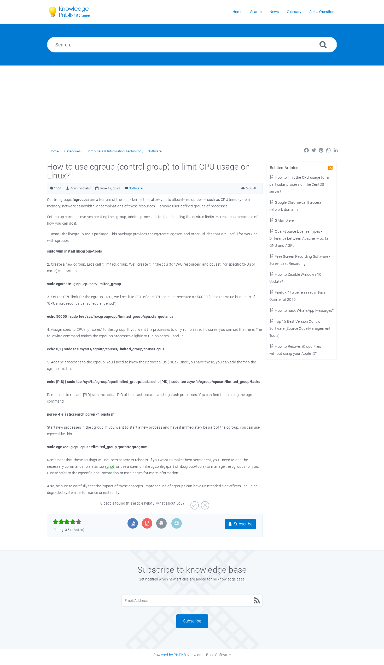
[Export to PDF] (147, 523)
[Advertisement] (192, 104)
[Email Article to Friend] (176, 523)
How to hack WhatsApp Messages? (304, 310)
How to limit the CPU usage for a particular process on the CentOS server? (299, 184)
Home (54, 151)
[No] (204, 503)
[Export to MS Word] (133, 523)
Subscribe (242, 524)
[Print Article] (161, 523)
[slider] (67, 522)
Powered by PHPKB (169, 655)
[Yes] (194, 503)
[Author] (67, 188)
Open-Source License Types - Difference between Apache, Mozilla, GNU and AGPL (299, 238)
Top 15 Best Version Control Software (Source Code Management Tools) (299, 328)
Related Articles (284, 167)
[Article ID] (51, 188)
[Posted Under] (126, 188)
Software (155, 151)
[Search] (323, 44)
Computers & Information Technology (114, 151)
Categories (72, 151)
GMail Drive (284, 220)
